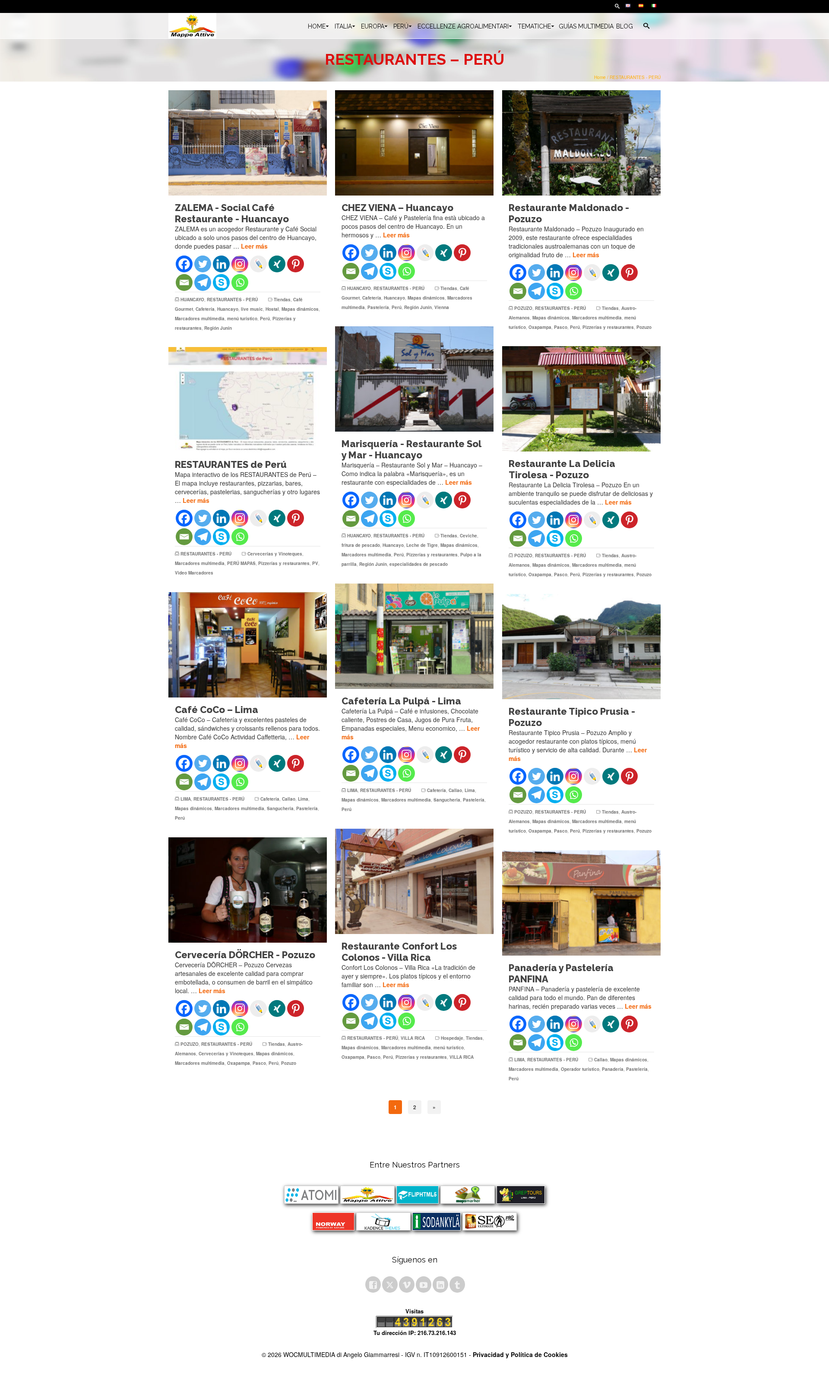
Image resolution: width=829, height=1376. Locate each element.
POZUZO (523, 308)
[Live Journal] (258, 264)
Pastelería (378, 307)
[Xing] (277, 264)
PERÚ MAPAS (241, 563)
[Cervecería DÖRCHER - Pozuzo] (247, 890)
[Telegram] (202, 282)
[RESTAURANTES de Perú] (247, 399)
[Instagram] (239, 264)
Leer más (254, 246)
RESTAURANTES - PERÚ (232, 300)
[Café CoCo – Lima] (247, 644)
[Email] (184, 282)
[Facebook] (184, 264)
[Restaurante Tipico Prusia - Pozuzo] (581, 646)
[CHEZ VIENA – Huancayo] (414, 143)
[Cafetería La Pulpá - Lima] (414, 636)
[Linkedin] (221, 264)
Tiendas (282, 300)
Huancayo (227, 309)
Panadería (612, 1069)
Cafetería (205, 309)
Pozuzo (644, 327)
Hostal (272, 309)
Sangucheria (446, 800)
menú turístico (242, 319)
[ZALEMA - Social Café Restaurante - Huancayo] (247, 143)
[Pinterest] (295, 264)
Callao (455, 790)
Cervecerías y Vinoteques (274, 554)
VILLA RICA (413, 1038)
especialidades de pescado (418, 564)
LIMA (352, 790)
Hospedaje (452, 1038)
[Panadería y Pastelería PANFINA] (581, 903)
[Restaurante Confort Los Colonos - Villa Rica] (414, 881)
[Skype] (221, 282)
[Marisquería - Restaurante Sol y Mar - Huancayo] (414, 379)
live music (252, 309)
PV (315, 563)
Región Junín (218, 328)
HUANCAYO (192, 300)
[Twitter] (202, 264)
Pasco (560, 327)
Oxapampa (539, 327)
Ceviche (468, 536)
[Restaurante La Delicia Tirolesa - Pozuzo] (581, 398)
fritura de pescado (361, 545)
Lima (470, 790)
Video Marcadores (194, 573)
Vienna (441, 307)
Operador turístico (580, 1069)
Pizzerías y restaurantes (608, 327)
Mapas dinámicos (300, 309)
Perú (265, 319)
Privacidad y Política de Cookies (520, 1354)
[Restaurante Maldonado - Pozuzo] (581, 143)
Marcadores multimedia (200, 319)
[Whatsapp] (239, 282)
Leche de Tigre (422, 545)
